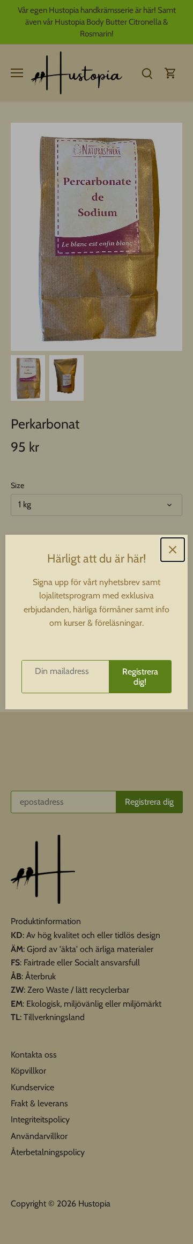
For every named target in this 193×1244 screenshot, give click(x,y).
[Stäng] (172, 549)
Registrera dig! (140, 676)
